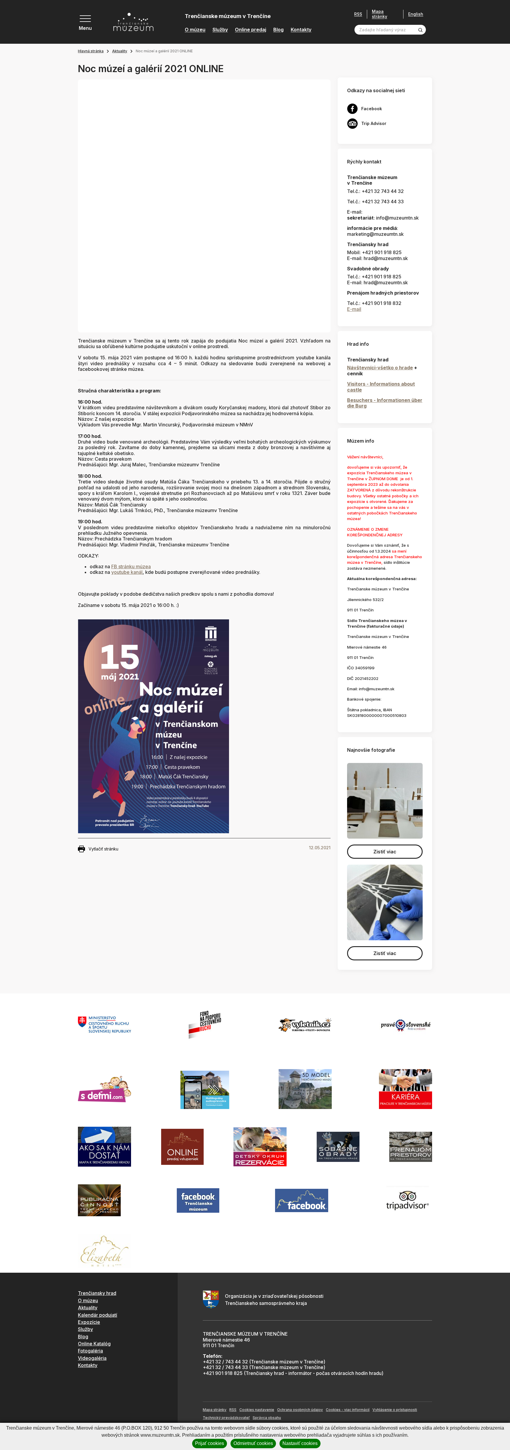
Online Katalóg (94, 1344)
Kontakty (301, 30)
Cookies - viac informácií (348, 1409)
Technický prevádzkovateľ (226, 1417)
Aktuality (119, 51)
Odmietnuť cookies (253, 1443)
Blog (278, 30)
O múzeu (195, 30)
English (415, 14)
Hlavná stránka (91, 51)
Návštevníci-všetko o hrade (380, 368)
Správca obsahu (267, 1417)
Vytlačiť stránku (103, 848)
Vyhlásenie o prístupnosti (394, 1409)
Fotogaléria (90, 1351)
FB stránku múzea (131, 566)
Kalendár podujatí (97, 1315)
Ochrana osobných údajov (300, 1409)
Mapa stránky (379, 14)
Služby (220, 30)
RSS (358, 14)
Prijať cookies (209, 1443)
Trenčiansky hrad (97, 1293)
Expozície (89, 1322)
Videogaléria (92, 1358)
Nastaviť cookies (300, 1443)
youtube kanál (127, 572)
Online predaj (250, 30)
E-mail (354, 309)
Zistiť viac (384, 852)
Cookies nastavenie (256, 1409)
